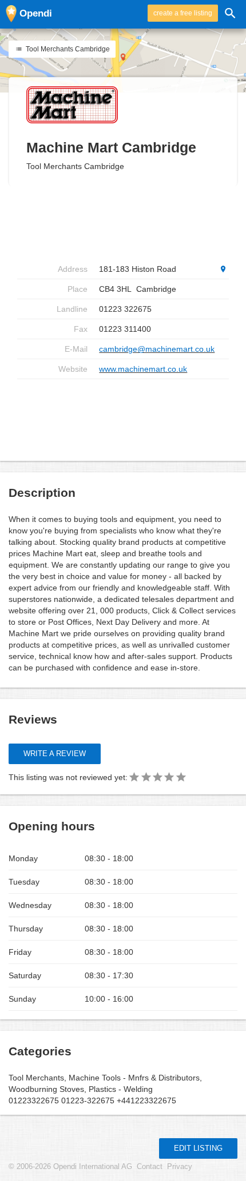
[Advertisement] (123, 415)
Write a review (54, 753)
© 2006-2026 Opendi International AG (70, 1167)
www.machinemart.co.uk (143, 368)
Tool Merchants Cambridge (67, 49)
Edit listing (198, 1148)
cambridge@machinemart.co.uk (157, 349)
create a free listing (182, 13)
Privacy (179, 1167)
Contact (149, 1167)
